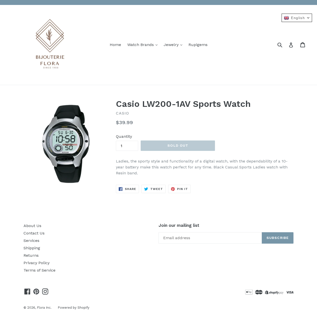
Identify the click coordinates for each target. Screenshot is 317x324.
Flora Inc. (44, 307)
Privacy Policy (37, 262)
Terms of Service (39, 270)
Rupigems (198, 44)
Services (31, 240)
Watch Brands (141, 44)
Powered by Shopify (73, 307)
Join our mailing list (178, 225)
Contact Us (34, 233)
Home (115, 44)
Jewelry (172, 44)
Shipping (32, 248)
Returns (31, 255)
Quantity (124, 136)
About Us (32, 225)
